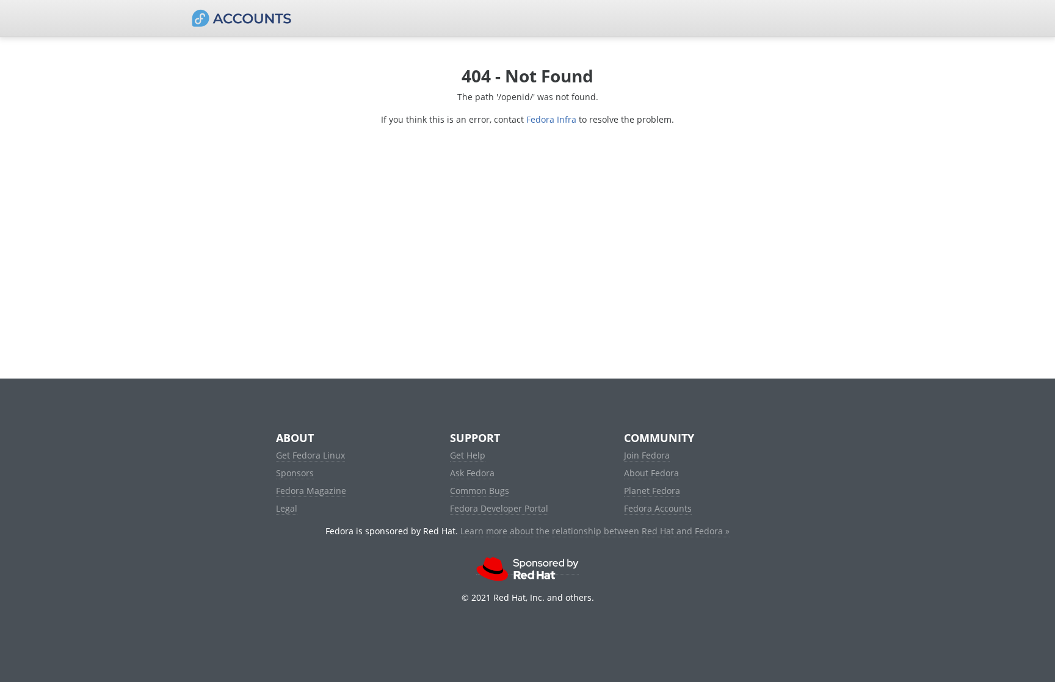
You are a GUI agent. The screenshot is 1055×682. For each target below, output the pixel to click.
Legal (286, 508)
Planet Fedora (652, 490)
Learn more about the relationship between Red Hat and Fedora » (595, 531)
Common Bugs (479, 490)
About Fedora (651, 473)
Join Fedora (647, 455)
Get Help (467, 455)
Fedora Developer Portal (499, 508)
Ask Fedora (472, 473)
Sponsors (295, 473)
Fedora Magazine (311, 490)
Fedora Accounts (658, 508)
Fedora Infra (551, 119)
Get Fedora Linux (310, 455)
